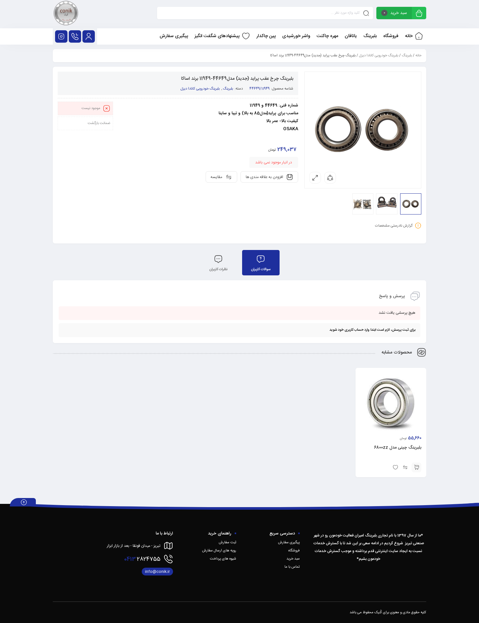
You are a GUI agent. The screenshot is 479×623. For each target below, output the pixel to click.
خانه (418, 56)
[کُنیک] (66, 14)
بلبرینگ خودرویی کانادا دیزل (378, 56)
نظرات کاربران (218, 269)
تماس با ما (292, 567)
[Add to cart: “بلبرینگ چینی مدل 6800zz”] (416, 467)
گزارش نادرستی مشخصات (394, 226)
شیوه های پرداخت (223, 559)
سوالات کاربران (260, 269)
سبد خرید (293, 559)
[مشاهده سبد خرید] (419, 14)
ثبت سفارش (227, 543)
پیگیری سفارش (289, 543)
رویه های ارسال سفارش (219, 551)
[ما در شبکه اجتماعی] (61, 36)
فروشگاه (294, 551)
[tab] (261, 262)
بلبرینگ (407, 56)
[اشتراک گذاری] (330, 178)
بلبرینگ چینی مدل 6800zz (397, 447)
